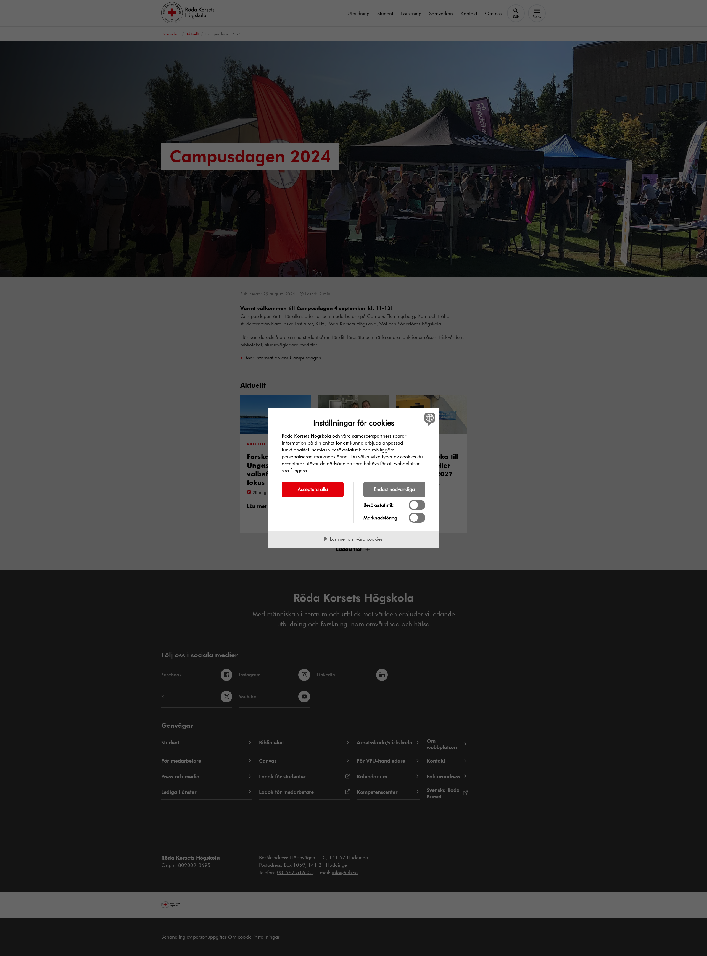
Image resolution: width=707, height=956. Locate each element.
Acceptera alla (313, 489)
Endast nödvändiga (394, 489)
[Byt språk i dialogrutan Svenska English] (428, 418)
